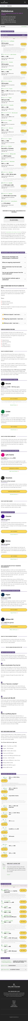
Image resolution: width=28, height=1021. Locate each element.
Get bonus (24, 44)
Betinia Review (13, 559)
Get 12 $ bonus (14, 556)
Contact (14, 1002)
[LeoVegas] (3, 890)
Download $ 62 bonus (14, 468)
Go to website (24, 46)
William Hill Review (13, 629)
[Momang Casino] (3, 916)
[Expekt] (2, 937)
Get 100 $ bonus (14, 609)
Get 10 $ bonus (14, 426)
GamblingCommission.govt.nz (14, 37)
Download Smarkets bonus (14, 491)
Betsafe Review (13, 405)
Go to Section (23, 26)
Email (8, 874)
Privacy (14, 1003)
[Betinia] (2, 945)
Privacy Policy (14, 1005)
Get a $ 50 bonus (14, 398)
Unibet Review (13, 429)
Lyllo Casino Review (13, 471)
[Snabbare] (2, 950)
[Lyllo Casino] (2, 902)
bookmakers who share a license (13, 232)
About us (14, 1000)
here (21, 78)
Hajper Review (13, 612)
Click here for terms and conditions (10, 929)
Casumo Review (13, 534)
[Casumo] (3, 906)
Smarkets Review (13, 494)
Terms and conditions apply (11, 134)
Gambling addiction (14, 1006)
